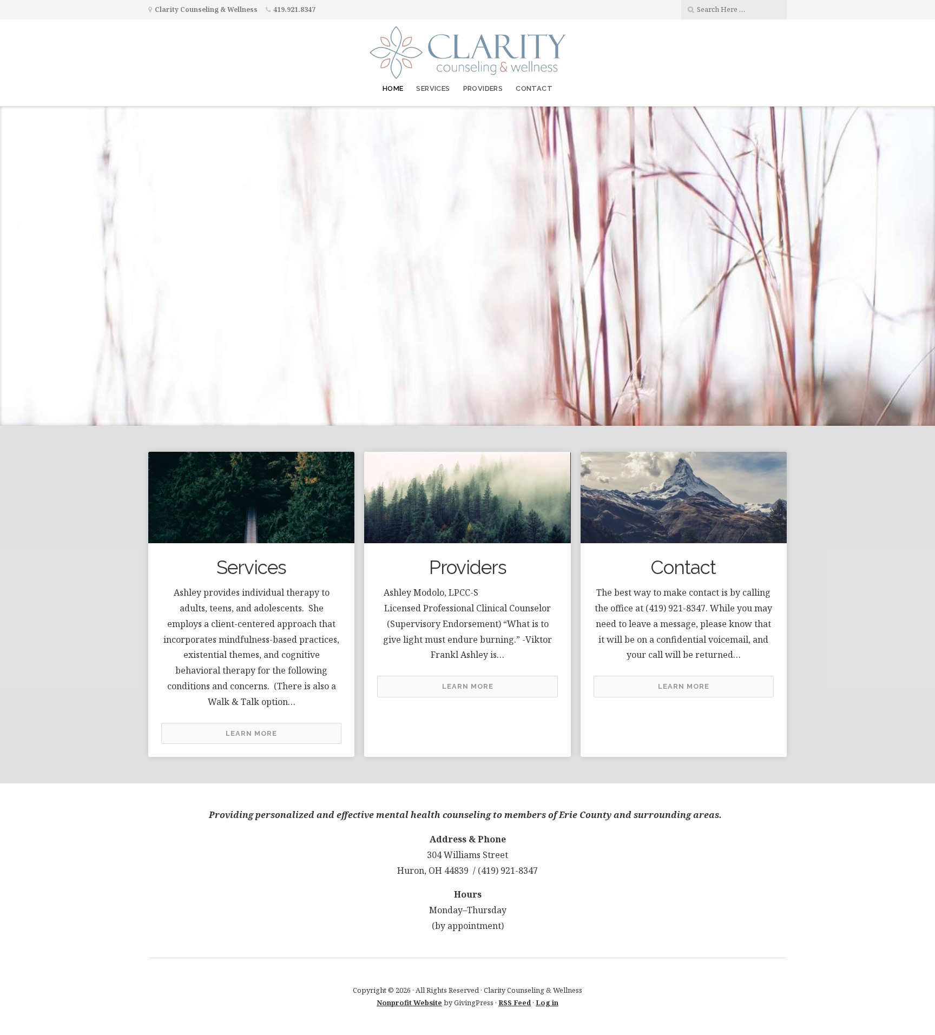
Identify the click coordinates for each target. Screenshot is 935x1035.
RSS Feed (514, 1002)
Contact (534, 88)
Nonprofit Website (409, 1002)
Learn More (251, 733)
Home (393, 88)
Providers (483, 88)
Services (433, 88)
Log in (547, 1002)
